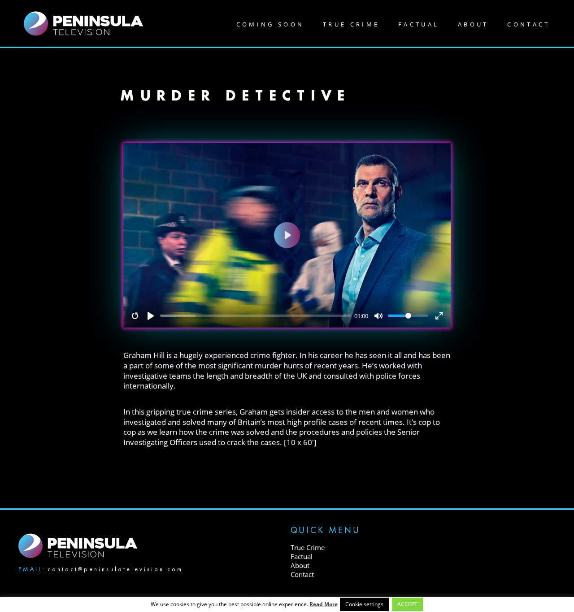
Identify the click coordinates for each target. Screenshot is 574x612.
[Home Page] (83, 22)
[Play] (151, 316)
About (473, 24)
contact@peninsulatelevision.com (115, 569)
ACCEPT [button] (407, 604)
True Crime (351, 24)
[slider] (255, 315)
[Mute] (378, 316)
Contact (528, 24)
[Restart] (135, 316)
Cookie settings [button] (364, 604)
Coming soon (270, 24)
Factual (418, 24)
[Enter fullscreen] (439, 316)
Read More (323, 604)
